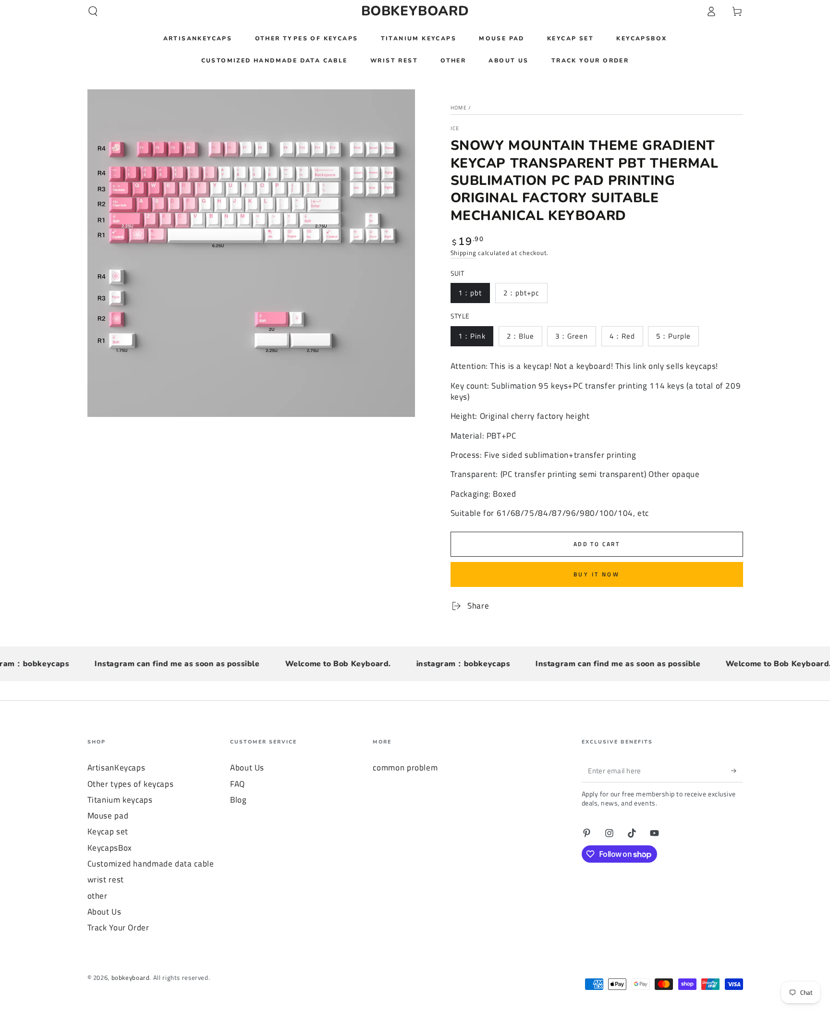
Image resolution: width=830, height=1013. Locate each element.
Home (459, 107)
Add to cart (597, 544)
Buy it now (597, 574)
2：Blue (520, 336)
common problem (405, 767)
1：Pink (471, 336)
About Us (104, 911)
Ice (455, 128)
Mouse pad (108, 815)
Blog (238, 799)
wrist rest (105, 879)
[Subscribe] (737, 770)
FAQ (237, 784)
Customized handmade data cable (150, 863)
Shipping (463, 252)
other (97, 896)
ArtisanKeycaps (116, 767)
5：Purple (673, 336)
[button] (93, 11)
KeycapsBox (109, 848)
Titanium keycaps (120, 799)
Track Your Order (118, 927)
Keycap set (107, 831)
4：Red (622, 336)
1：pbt (470, 292)
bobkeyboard (130, 977)
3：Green (571, 336)
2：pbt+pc (521, 292)
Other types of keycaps (130, 784)
